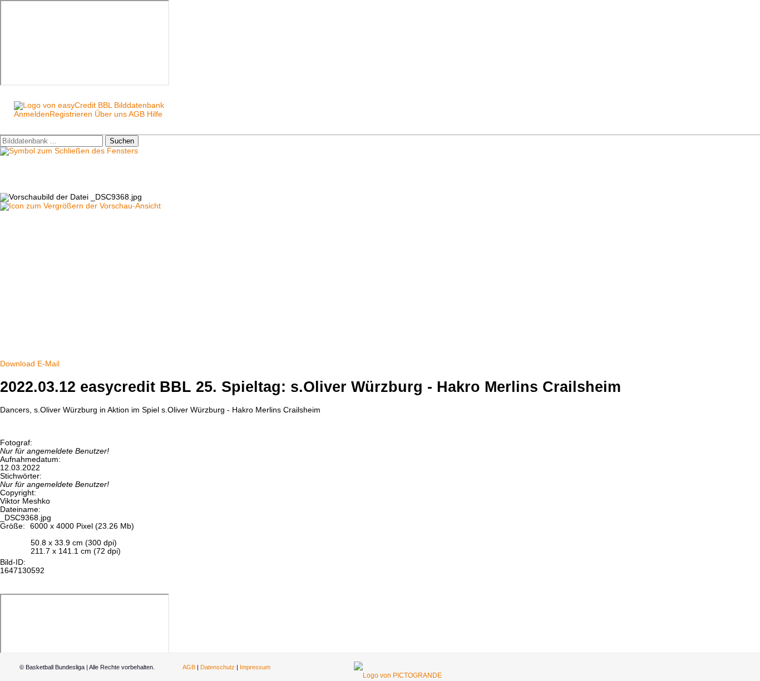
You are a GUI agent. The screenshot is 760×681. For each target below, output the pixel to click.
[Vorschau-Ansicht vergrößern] (80, 206)
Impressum (255, 667)
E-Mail (48, 364)
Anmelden (32, 114)
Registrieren (71, 114)
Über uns (111, 114)
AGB (137, 114)
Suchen (122, 141)
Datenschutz (217, 667)
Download (17, 364)
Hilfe (154, 114)
